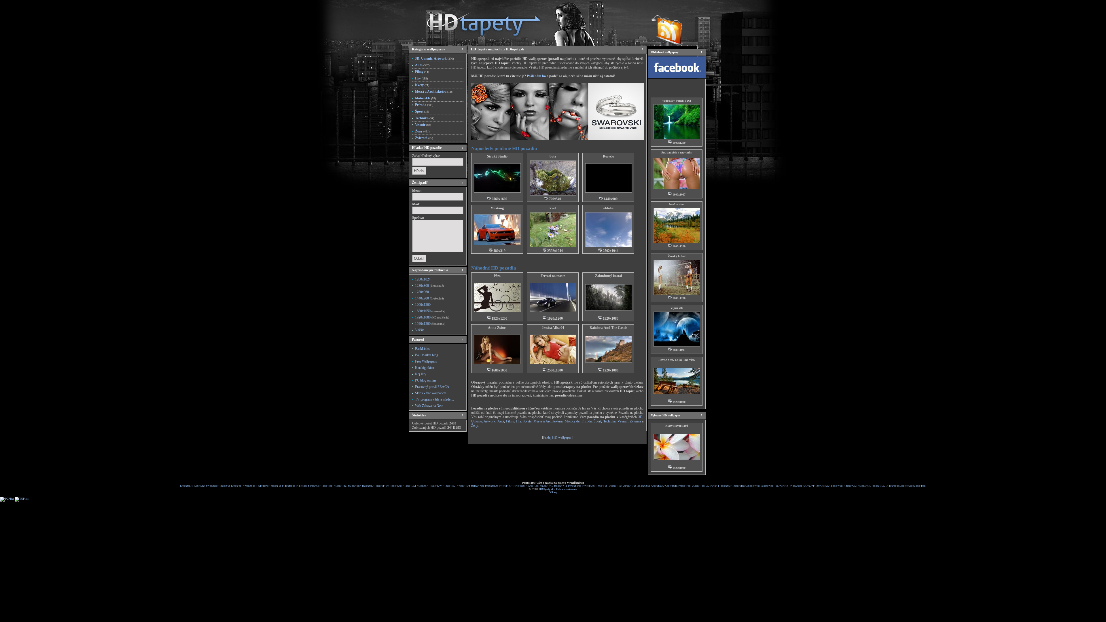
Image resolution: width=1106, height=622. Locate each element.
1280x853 (224, 486)
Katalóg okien (424, 368)
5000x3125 (878, 486)
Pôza (497, 276)
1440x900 (429, 298)
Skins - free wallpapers (430, 393)
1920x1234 (560, 486)
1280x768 (199, 486)
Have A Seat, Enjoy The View (676, 359)
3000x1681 (726, 486)
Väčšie (419, 330)
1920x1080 (432, 317)
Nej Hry (420, 374)
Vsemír (623, 421)
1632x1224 (435, 486)
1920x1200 (430, 324)
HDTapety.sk (546, 489)
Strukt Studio (497, 156)
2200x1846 (670, 486)
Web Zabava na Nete (429, 406)
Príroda (424, 105)
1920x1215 (546, 486)
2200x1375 (657, 486)
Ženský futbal (676, 256)
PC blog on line (425, 380)
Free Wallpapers (426, 361)
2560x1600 (698, 486)
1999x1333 (601, 486)
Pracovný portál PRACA (432, 387)
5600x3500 (905, 486)
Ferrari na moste (553, 276)
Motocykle (425, 98)
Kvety (422, 85)
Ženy (422, 131)
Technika (424, 118)
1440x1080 (288, 486)
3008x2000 (767, 486)
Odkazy (553, 492)
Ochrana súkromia (566, 489)
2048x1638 (629, 486)
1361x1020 (261, 486)
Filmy (422, 72)
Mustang (497, 208)
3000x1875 (740, 486)
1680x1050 (430, 311)
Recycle (608, 156)
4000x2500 (836, 486)
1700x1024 (463, 486)
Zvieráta (635, 421)
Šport (422, 111)
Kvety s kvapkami (676, 425)
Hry (421, 78)
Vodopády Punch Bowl (676, 100)
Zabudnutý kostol (608, 276)
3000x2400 (753, 486)
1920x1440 (574, 486)
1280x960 (422, 292)
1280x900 (236, 486)
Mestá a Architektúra (434, 92)
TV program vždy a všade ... (434, 399)
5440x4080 (892, 486)
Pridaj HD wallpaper (557, 437)
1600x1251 (409, 486)
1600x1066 (340, 486)
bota (553, 156)
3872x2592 (823, 486)
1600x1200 (423, 305)
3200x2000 (795, 486)
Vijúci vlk (677, 308)
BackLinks (422, 349)
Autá (422, 65)
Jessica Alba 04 (553, 328)
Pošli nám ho (536, 76)
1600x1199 (382, 486)
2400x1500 (684, 486)
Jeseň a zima (676, 204)
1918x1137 (505, 486)
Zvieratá (424, 138)
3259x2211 (809, 486)
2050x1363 (643, 486)
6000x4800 (919, 486)
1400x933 (275, 486)
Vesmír (423, 125)
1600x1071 (368, 486)
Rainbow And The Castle (608, 328)
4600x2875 (864, 486)
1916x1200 (477, 486)
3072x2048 (781, 486)
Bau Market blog (426, 355)
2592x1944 (712, 486)
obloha (608, 208)
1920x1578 (588, 486)
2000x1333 (615, 486)
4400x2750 (850, 486)
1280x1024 (423, 279)
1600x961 (423, 486)
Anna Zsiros (497, 328)
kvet (553, 208)
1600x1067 (354, 486)
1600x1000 (326, 486)
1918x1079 (491, 486)
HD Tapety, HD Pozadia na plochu (478, 21)
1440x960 (313, 486)
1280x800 (429, 286)
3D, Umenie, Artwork (434, 58)
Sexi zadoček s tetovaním (676, 152)
